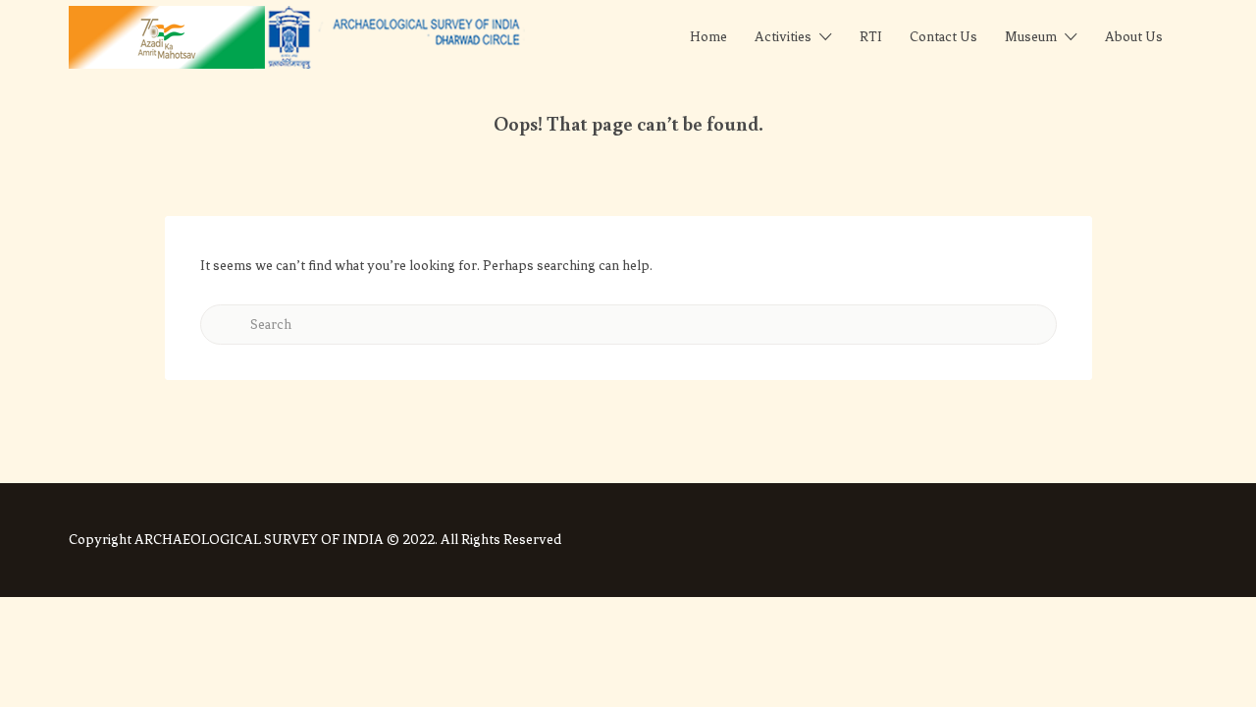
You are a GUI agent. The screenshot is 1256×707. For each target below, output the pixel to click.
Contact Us (943, 36)
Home (708, 36)
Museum (1031, 36)
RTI (871, 36)
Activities (783, 36)
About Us (1134, 36)
